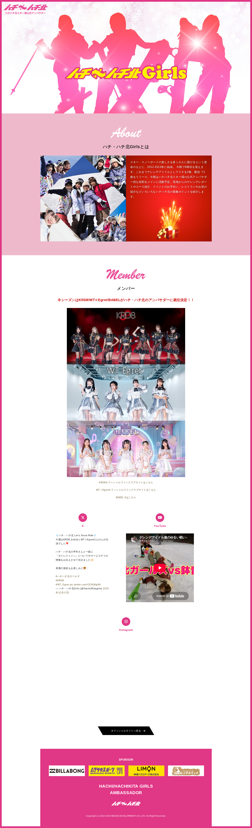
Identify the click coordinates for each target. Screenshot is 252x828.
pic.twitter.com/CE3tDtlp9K (85, 584)
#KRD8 (60, 580)
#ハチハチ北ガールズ (68, 576)
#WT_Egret (62, 584)
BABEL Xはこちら (126, 497)
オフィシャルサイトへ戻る (126, 730)
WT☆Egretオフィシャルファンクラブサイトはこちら (126, 489)
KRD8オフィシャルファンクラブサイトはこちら (126, 482)
